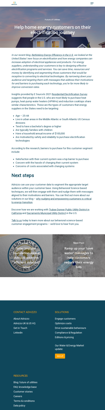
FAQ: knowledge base (25, 387)
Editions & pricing (64, 337)
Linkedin (18, 332)
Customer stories (23, 391)
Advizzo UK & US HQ (24, 323)
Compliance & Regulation (68, 332)
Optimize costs (63, 323)
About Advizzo (21, 318)
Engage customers (65, 318)
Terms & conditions (24, 400)
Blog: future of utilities (25, 382)
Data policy (19, 405)
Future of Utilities (52, 19)
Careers (18, 396)
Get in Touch (20, 328)
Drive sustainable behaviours (70, 328)
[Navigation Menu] (92, 3)
